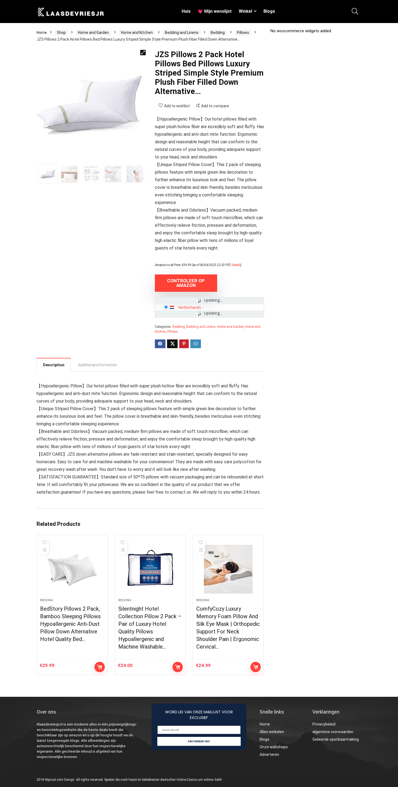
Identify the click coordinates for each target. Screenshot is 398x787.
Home (42, 32)
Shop (61, 32)
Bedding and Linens (181, 32)
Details (236, 265)
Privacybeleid (323, 724)
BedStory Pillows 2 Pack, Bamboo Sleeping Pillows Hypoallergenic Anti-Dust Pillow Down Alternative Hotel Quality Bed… (70, 623)
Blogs (269, 11)
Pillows (243, 32)
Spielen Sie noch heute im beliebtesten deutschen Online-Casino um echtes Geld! (163, 780)
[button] (143, 52)
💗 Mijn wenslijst (215, 11)
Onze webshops (274, 747)
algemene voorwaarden (332, 732)
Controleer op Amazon (186, 283)
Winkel (245, 11)
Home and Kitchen (137, 32)
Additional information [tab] (97, 365)
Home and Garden (93, 32)
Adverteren (269, 754)
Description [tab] (53, 365)
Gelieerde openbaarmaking (335, 739)
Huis (186, 11)
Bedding (218, 32)
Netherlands (189, 307)
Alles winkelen (272, 732)
